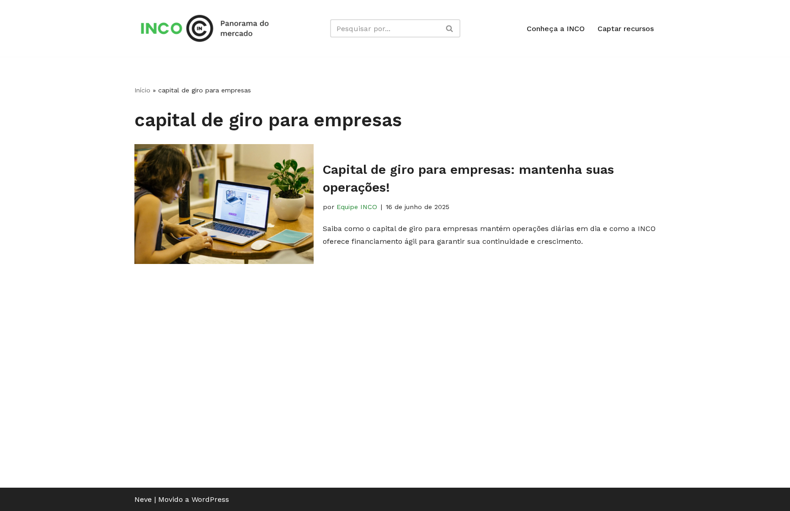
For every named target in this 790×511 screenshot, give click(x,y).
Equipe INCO (356, 206)
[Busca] (450, 28)
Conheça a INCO (556, 28)
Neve (143, 499)
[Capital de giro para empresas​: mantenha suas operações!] (224, 204)
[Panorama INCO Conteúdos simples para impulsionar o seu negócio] (207, 28)
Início (142, 90)
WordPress (210, 499)
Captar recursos (626, 28)
